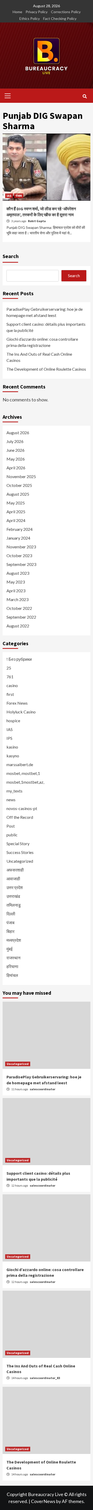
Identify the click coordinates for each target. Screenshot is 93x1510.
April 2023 (15, 590)
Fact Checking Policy (59, 18)
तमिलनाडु (13, 904)
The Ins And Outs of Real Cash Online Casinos (39, 357)
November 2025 (21, 476)
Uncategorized (19, 861)
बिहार (10, 931)
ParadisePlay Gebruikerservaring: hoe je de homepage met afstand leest (44, 312)
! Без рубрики (19, 659)
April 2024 (15, 520)
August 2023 (17, 573)
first (10, 694)
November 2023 (21, 546)
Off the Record (19, 817)
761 (9, 676)
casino (12, 685)
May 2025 (15, 502)
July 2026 (15, 441)
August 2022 (17, 625)
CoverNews (43, 1501)
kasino (12, 746)
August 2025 (17, 494)
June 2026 (15, 450)
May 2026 (15, 458)
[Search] (84, 96)
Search (11, 256)
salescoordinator (42, 1089)
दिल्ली (10, 913)
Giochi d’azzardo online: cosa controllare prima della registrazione (42, 342)
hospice (13, 720)
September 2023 (21, 564)
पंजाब (19, 196)
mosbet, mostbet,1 (23, 773)
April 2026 (15, 467)
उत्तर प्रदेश (14, 887)
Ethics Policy (29, 18)
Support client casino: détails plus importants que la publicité (46, 327)
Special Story (17, 843)
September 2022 (21, 616)
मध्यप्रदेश (13, 940)
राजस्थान (13, 957)
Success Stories (20, 852)
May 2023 (15, 581)
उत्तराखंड (13, 896)
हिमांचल (12, 975)
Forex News (17, 702)
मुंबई (9, 948)
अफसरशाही (15, 869)
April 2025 (15, 511)
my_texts (14, 790)
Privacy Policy (37, 12)
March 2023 (17, 599)
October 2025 (19, 485)
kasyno (12, 755)
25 (8, 667)
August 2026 (17, 432)
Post (10, 825)
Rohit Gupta (37, 221)
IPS (9, 738)
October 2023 (19, 555)
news (11, 799)
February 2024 (19, 529)
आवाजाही (13, 878)
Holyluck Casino (21, 711)
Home (17, 12)
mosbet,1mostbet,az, (25, 782)
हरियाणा (12, 966)
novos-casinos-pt (21, 808)
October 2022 (19, 608)
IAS (9, 196)
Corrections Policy (66, 12)
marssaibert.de (19, 764)
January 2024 (18, 537)
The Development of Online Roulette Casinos (46, 369)
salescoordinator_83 (45, 1378)
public (12, 834)
